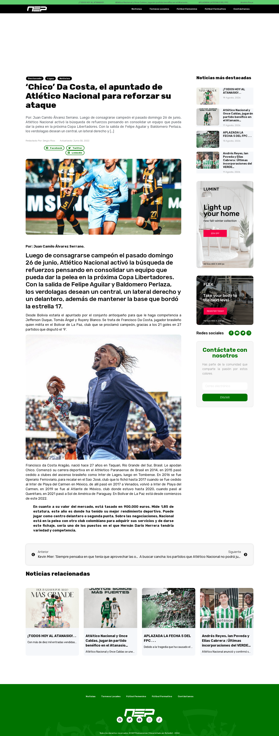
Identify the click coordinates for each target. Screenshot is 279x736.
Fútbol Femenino (187, 9)
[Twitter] (130, 720)
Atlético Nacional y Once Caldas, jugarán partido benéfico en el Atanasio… (238, 115)
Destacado (35, 78)
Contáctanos (241, 9)
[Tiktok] (159, 720)
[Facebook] (120, 720)
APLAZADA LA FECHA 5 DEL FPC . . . (237, 134)
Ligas (50, 78)
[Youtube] (139, 720)
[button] (54, 148)
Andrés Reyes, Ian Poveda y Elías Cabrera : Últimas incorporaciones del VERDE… (237, 160)
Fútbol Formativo (215, 9)
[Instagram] (149, 720)
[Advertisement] (139, 41)
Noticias (137, 9)
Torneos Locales (159, 9)
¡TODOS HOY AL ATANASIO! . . (234, 91)
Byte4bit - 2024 (172, 733)
